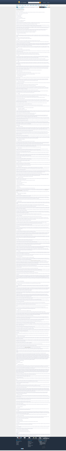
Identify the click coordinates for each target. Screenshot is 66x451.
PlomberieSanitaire (28, 5)
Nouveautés (17, 443)
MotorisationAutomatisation (17, 5)
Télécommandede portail (20, 5)
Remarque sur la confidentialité (42, 443)
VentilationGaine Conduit (33, 5)
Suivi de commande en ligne (19, 441)
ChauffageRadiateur (25, 5)
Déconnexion (17, 444)
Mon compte (44, 2)
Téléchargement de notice (30, 445)
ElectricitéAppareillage (36, 5)
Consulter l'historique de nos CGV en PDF (20, 9)
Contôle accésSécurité (22, 5)
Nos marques (41, 444)
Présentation (41, 441)
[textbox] (33, 2)
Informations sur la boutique (30, 442)
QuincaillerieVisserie (44, 5)
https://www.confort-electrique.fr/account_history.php (35, 260)
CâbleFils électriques (39, 5)
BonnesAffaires (49, 5)
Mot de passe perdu (30, 441)
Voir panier (48, 2)
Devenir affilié (29, 446)
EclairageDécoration (41, 5)
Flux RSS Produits (29, 443)
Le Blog (28, 444)
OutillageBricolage (47, 5)
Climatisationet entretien (31, 5)
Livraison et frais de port (42, 442)
